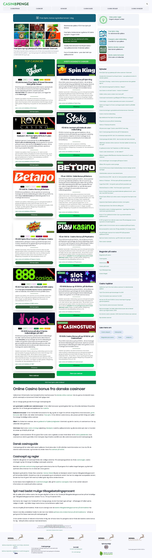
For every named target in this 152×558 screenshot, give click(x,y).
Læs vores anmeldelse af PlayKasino (70, 262)
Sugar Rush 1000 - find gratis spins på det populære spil (115, 184)
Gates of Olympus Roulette (107, 125)
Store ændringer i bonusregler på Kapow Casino (113, 161)
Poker (120, 337)
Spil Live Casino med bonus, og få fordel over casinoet (115, 238)
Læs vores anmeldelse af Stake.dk (69, 152)
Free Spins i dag (113, 31)
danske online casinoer (64, 395)
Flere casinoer (34, 376)
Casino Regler (103, 273)
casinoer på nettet (57, 449)
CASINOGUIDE (88, 9)
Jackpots (128, 337)
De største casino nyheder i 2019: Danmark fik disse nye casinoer (118, 314)
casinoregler (81, 460)
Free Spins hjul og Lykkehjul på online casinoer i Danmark (76, 40)
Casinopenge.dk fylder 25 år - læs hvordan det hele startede (117, 139)
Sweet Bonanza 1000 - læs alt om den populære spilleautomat (117, 177)
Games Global (48, 473)
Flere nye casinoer (76, 373)
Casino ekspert (105, 332)
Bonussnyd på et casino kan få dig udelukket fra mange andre (117, 229)
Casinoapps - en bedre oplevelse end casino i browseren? (116, 101)
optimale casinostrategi (27, 466)
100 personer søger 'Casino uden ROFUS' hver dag (113, 128)
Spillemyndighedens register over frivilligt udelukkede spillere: (15, 545)
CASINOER (39, 9)
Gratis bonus (103, 263)
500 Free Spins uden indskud (54, 382)
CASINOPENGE (15, 9)
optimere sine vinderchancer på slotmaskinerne (69, 512)
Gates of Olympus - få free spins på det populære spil (115, 180)
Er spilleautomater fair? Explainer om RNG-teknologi (114, 148)
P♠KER (36, 79)
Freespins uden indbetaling (117, 39)
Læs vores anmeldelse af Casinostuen (71, 362)
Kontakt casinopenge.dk (76, 549)
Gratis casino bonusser (116, 55)
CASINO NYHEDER (137, 9)
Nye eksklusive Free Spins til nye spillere (110, 117)
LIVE (20, 79)
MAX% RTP (42, 133)
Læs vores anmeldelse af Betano (25, 211)
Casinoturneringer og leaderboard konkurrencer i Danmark (116, 110)
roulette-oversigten (62, 482)
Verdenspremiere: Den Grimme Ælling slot (111, 206)
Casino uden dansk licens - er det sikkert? (111, 152)
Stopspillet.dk (62, 526)
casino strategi (33, 428)
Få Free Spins (34, 112)
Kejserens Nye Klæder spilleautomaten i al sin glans (114, 202)
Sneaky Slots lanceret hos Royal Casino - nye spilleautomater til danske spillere (31, 49)
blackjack (49, 428)
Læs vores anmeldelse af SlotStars (69, 312)
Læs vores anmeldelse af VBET (24, 364)
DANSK (49, 133)
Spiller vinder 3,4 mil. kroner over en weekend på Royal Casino (117, 225)
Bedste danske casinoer (116, 47)
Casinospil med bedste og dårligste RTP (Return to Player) (116, 98)
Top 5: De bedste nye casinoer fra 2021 (110, 296)
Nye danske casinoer (105, 317)
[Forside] (16, 4)
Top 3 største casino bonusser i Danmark (111, 305)
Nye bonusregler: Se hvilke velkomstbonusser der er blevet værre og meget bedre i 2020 (116, 309)
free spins (47, 415)
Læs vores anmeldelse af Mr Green (26, 108)
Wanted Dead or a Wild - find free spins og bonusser (114, 188)
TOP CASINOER (34, 61)
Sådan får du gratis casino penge (109, 164)
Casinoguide (103, 258)
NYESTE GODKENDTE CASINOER (76, 61)
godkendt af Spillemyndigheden (49, 421)
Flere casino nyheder (105, 241)
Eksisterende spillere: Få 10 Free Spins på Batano (77, 27)
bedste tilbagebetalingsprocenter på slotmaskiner (72, 508)
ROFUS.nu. (47, 527)
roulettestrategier (42, 482)
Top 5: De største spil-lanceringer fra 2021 (111, 292)
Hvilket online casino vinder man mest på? (111, 94)
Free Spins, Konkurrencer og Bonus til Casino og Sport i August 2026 (79, 33)
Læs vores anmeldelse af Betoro (69, 212)
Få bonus (34, 215)
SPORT (25, 79)
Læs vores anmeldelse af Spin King (69, 103)
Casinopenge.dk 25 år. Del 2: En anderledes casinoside (115, 135)
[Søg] (147, 4)
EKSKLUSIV (30, 133)
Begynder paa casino (107, 337)
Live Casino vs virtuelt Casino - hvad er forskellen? (113, 90)
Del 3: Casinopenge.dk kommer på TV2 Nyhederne (113, 132)
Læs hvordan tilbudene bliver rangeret (54, 530)
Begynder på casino (105, 255)
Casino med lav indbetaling (107, 114)
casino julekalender (81, 435)
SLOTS (30, 79)
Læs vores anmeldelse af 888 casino (26, 303)
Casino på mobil (104, 266)
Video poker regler (115, 17)
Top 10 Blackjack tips (105, 270)
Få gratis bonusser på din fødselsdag (110, 121)
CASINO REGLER (112, 9)
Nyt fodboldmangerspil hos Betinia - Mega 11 (112, 87)
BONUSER (64, 9)
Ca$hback (47, 79)
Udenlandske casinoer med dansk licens (111, 173)
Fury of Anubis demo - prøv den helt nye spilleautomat (77, 53)
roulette (46, 408)
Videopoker (118, 332)
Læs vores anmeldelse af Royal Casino (27, 161)
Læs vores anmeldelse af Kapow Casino (27, 259)
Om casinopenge (76, 552)
